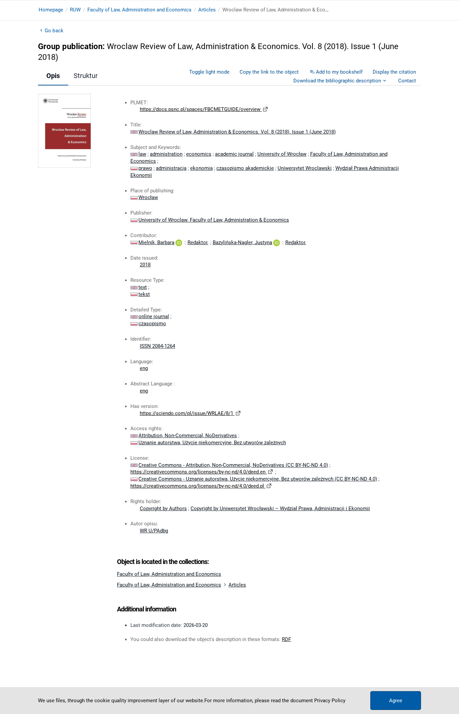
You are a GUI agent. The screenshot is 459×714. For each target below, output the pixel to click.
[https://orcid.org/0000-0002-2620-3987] (178, 242)
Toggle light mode (209, 72)
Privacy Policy (329, 701)
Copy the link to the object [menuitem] (269, 72)
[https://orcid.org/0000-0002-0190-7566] (276, 242)
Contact (407, 81)
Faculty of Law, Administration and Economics (139, 10)
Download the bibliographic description (337, 81)
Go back (54, 31)
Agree (395, 701)
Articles (207, 10)
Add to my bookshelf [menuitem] (339, 72)
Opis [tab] (53, 76)
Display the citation (394, 72)
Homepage (51, 10)
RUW (75, 10)
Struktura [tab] (87, 76)
